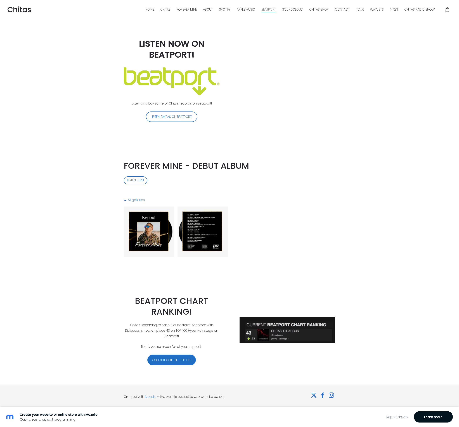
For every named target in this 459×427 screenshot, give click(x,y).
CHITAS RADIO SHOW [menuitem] (419, 9)
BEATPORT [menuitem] (268, 9)
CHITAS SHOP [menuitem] (319, 9)
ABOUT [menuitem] (208, 9)
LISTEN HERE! (135, 180)
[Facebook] (322, 395)
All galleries (136, 200)
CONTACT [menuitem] (342, 9)
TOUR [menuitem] (360, 9)
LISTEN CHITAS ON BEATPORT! (171, 116)
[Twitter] (314, 395)
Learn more (433, 417)
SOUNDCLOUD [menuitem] (292, 9)
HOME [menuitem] (149, 9)
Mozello (151, 396)
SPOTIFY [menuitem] (224, 9)
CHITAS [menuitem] (165, 9)
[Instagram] (331, 395)
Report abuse (397, 417)
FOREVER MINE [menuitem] (187, 9)
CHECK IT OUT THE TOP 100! (171, 360)
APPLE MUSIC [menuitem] (246, 9)
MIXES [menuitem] (394, 9)
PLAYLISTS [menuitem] (377, 9)
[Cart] (447, 9)
